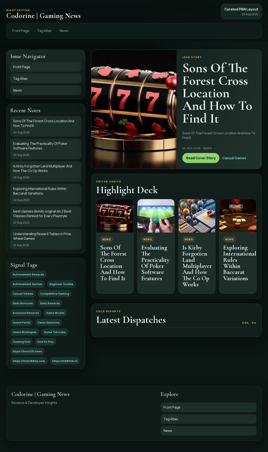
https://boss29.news (27, 351)
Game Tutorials (55, 332)
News (64, 30)
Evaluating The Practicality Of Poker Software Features (155, 263)
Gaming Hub (21, 342)
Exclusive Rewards (26, 313)
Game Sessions (48, 322)
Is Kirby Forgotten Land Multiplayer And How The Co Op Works (197, 266)
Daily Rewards (50, 303)
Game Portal (21, 322)
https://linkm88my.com (29, 361)
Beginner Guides (61, 284)
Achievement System (27, 284)
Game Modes (55, 313)
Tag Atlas (44, 30)
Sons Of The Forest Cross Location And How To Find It (113, 263)
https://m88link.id (64, 361)
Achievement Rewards (28, 274)
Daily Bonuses (23, 303)
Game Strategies (25, 332)
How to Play (45, 342)
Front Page (20, 30)
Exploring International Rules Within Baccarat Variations (239, 263)
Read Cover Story (201, 158)
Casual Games (23, 293)
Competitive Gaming (54, 293)
